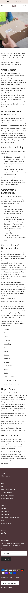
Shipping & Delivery (7, 492)
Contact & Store (6, 523)
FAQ (2, 486)
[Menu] (1, 5)
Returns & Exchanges (7, 495)
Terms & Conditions (14, 577)
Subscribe (6, 559)
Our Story (4, 508)
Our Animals (5, 511)
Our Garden (5, 514)
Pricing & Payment (7, 498)
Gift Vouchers (5, 476)
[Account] (23, 5)
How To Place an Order (8, 489)
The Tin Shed (8, 587)
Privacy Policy (4, 577)
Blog (2, 520)
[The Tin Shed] (14, 5)
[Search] (5, 5)
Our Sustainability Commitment (10, 517)
